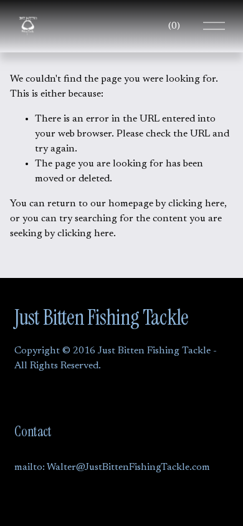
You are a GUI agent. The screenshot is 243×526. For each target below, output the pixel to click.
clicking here (196, 204)
